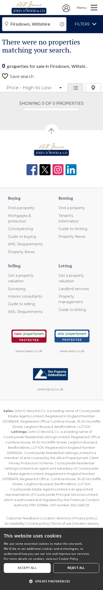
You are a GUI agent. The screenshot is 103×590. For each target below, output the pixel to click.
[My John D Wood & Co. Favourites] (66, 10)
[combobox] (34, 24)
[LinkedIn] (71, 169)
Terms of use (61, 523)
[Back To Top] (51, 131)
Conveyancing (20, 228)
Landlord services (73, 289)
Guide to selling (21, 304)
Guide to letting (72, 309)
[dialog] (51, 559)
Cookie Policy (68, 559)
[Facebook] (32, 169)
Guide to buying (22, 236)
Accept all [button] (27, 568)
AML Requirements (25, 244)
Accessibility (14, 523)
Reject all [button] (76, 568)
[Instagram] (58, 169)
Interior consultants (25, 296)
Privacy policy (85, 518)
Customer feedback (22, 518)
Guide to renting (72, 228)
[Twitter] (45, 169)
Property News (21, 252)
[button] (51, 581)
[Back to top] (51, 149)
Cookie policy (37, 523)
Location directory (56, 518)
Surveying (17, 289)
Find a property (21, 208)
